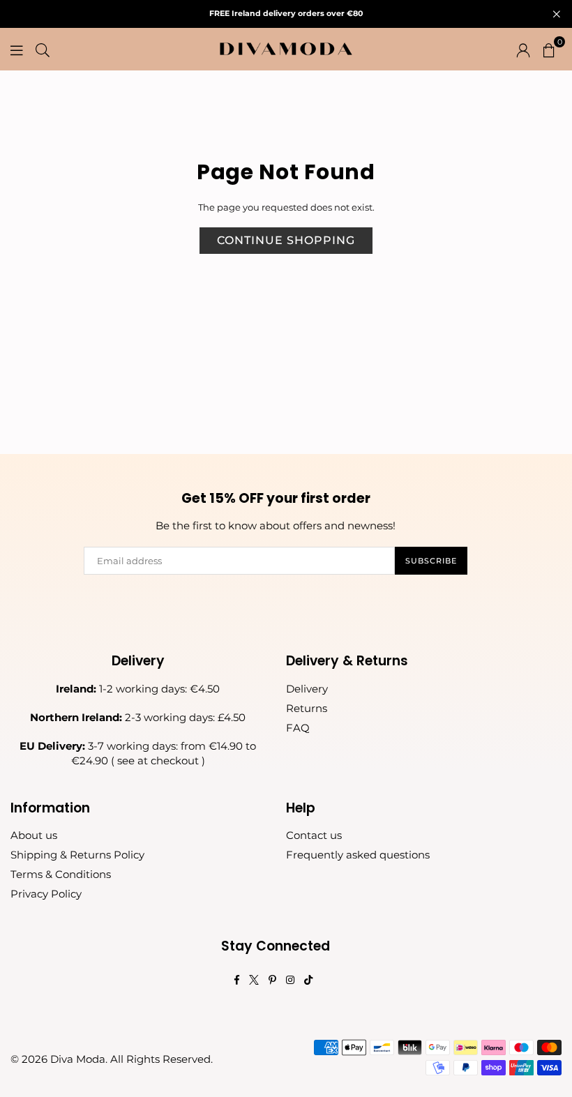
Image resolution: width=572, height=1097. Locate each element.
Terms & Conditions (60, 874)
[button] (549, 48)
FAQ (298, 727)
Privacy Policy (46, 893)
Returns (306, 708)
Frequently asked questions (358, 854)
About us (33, 835)
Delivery (307, 688)
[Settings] (523, 48)
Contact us (314, 835)
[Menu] (16, 48)
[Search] (42, 48)
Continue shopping (286, 240)
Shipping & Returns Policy (77, 854)
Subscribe (431, 561)
